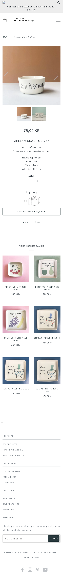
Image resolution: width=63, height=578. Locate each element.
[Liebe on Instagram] (30, 571)
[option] (31, 75)
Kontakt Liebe (10, 444)
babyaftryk (8, 509)
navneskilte (9, 498)
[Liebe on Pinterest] (37, 571)
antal (31, 176)
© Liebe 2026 (10, 552)
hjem (5, 37)
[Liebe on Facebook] (22, 571)
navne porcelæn (11, 504)
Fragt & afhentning (13, 450)
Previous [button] (8, 75)
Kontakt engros (11, 471)
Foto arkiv (8, 482)
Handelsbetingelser (13, 455)
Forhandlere (9, 477)
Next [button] (54, 75)
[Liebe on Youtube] (45, 571)
